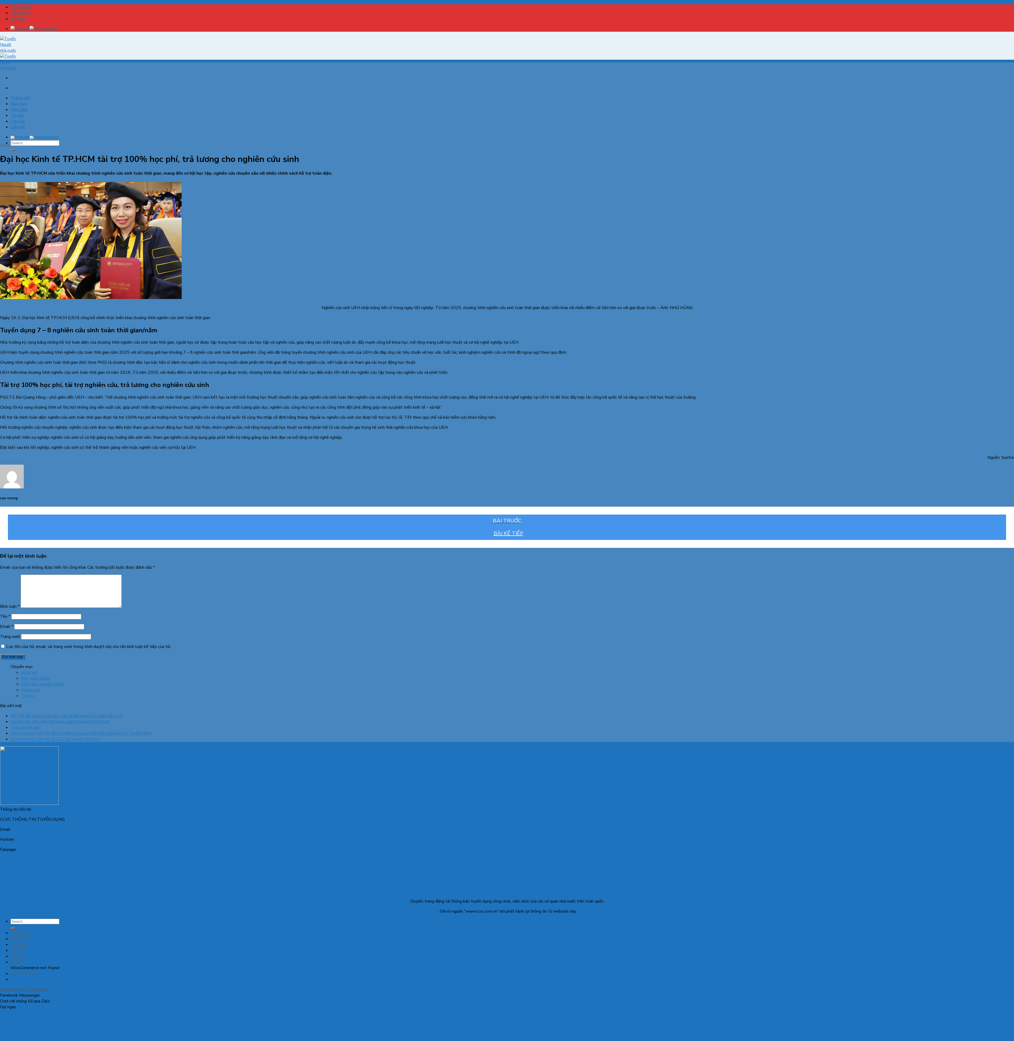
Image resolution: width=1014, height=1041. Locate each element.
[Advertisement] (507, 99)
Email (6, 626)
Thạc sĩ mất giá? (26, 727)
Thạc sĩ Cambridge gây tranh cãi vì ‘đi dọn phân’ (507, 533)
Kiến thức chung (35, 678)
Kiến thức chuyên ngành (42, 684)
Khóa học (29, 672)
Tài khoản (20, 13)
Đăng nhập (21, 7)
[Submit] (13, 150)
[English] (20, 29)
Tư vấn (17, 115)
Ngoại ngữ (30, 690)
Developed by (24, 989)
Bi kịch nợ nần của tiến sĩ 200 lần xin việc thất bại (55, 739)
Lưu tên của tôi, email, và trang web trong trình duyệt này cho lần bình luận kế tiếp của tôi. (88, 647)
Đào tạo (19, 104)
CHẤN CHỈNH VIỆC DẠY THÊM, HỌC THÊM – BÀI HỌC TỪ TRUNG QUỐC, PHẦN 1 (507, 521)
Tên (5, 616)
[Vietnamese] (44, 29)
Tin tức (18, 121)
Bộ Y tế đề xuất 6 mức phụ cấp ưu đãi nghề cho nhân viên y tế (67, 716)
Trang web (10, 636)
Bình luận (10, 606)
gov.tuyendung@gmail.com (35, 829)
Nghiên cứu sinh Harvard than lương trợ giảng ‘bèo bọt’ (60, 722)
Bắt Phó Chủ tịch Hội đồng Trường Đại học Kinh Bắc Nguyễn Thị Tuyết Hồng (81, 733)
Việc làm (19, 110)
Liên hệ (18, 127)
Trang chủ (20, 98)
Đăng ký (19, 19)
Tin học (28, 696)
